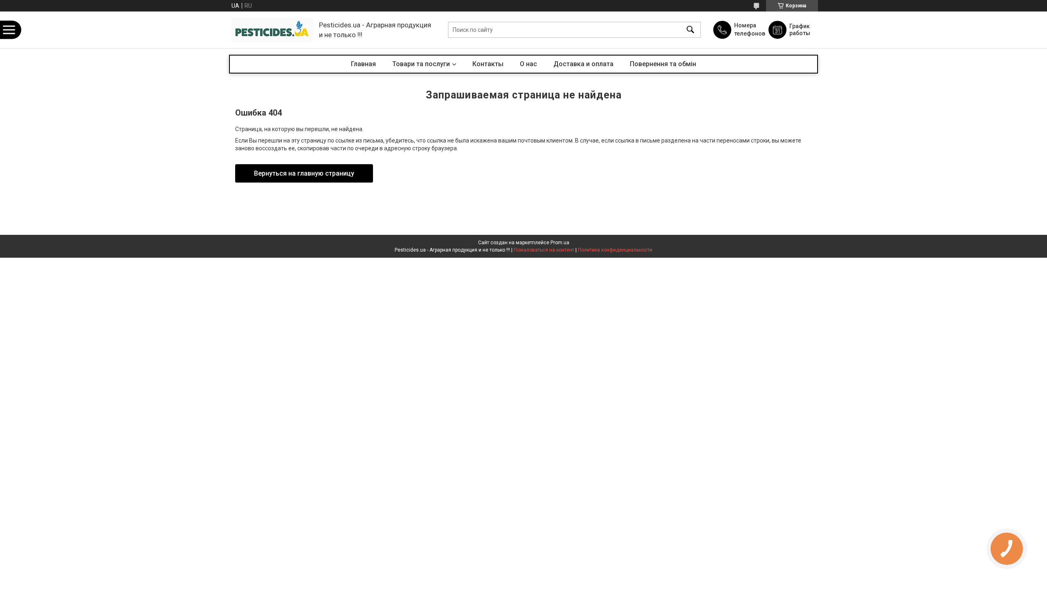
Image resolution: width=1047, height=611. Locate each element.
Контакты (487, 64)
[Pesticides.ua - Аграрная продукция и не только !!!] (272, 30)
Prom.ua (559, 242)
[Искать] (690, 30)
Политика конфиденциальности (615, 250)
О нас (528, 64)
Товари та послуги (421, 64)
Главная (363, 64)
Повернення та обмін (663, 64)
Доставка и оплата (583, 64)
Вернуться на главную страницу (304, 173)
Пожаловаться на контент (544, 250)
